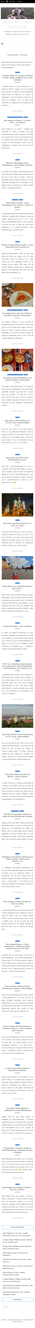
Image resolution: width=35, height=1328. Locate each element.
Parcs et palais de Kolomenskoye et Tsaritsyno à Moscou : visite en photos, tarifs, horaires (17, 1028)
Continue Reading (17, 153)
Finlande (15, 199)
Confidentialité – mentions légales (11, 4)
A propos (12, 1)
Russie (17, 72)
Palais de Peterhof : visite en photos (17, 626)
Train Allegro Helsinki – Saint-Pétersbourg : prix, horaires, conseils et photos (17, 205)
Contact (19, 1)
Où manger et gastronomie (15, 117)
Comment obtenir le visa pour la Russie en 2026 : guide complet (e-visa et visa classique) (17, 78)
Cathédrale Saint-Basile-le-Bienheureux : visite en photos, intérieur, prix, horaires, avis (17, 859)
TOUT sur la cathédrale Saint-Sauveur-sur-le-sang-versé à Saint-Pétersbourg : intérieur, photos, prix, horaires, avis (17, 666)
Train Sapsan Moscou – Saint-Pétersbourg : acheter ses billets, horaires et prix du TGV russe (17, 946)
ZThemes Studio (17, 1321)
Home (3, 1)
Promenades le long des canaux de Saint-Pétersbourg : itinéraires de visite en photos (17, 1150)
